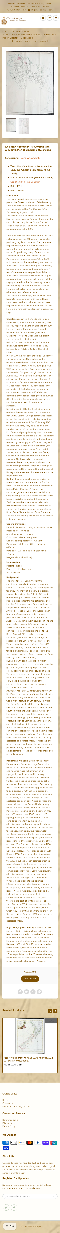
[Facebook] (14, 1207)
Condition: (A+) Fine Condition (25, 182)
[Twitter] (6, 1207)
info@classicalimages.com (41, 10)
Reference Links (10, 1120)
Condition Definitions (19, 7)
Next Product (40, 41)
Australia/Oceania (20, 31)
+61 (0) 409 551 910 (18, 10)
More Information (17, 1173)
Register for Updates (16, 3)
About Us (46, 7)
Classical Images (33, 1226)
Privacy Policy (9, 1123)
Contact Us (35, 7)
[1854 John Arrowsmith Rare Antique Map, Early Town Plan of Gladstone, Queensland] (30, 83)
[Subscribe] (53, 1196)
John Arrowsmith (30, 158)
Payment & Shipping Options (39, 3)
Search (5, 1100)
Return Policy (8, 1126)
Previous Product (21, 41)
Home (5, 31)
